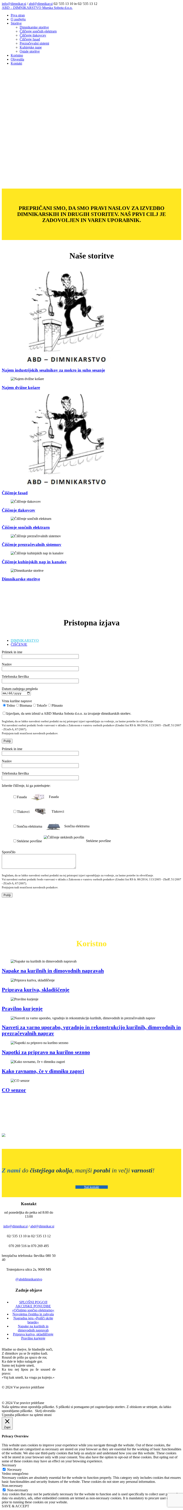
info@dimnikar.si (14, 4)
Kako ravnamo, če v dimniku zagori (43, 1071)
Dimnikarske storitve (21, 579)
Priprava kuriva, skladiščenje (35, 990)
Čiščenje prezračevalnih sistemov (31, 544)
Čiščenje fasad (15, 492)
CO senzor (14, 1090)
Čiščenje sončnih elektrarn (26, 527)
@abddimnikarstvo (28, 1279)
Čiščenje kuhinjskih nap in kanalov (34, 562)
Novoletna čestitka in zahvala (33, 1314)
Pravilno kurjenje (22, 1008)
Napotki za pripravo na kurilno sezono (46, 1052)
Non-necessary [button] (12, 1486)
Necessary (14, 1469)
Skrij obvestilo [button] (45, 1411)
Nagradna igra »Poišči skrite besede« (33, 1320)
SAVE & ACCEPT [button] (15, 1506)
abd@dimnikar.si (41, 4)
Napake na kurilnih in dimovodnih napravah (53, 971)
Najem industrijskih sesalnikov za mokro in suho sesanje (53, 370)
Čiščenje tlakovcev (18, 510)
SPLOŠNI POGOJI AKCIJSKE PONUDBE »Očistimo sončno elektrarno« (33, 1306)
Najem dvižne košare (21, 387)
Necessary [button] (9, 1465)
